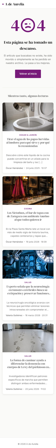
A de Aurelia (14, 4)
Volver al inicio (28, 73)
